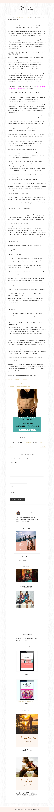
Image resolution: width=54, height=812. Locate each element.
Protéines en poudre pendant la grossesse (19, 386)
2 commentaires (28, 442)
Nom (11, 480)
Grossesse (41, 442)
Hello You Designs (35, 809)
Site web (12, 492)
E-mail (12, 486)
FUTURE (42, 446)
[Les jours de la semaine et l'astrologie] (27, 575)
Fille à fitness (27, 9)
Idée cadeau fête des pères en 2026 (27, 749)
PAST (11, 446)
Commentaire (14, 462)
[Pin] (31, 437)
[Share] (27, 437)
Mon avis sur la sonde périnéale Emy (17, 379)
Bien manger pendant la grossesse (17, 383)
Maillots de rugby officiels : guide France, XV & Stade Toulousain (27, 793)
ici (34, 88)
